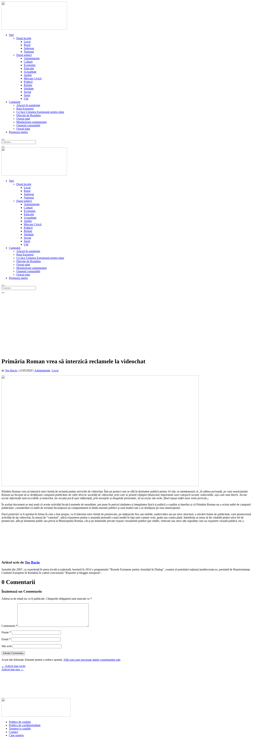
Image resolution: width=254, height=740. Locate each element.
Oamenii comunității (28, 125)
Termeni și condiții (20, 728)
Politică (28, 81)
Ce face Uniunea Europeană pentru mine (40, 112)
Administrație (32, 58)
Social (27, 91)
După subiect (24, 55)
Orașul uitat (23, 118)
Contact (13, 731)
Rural (27, 45)
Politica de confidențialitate (25, 725)
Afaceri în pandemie (28, 105)
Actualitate (30, 71)
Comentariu (9, 625)
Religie (28, 85)
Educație (29, 68)
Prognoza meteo (18, 132)
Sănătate (29, 88)
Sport (27, 95)
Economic (30, 65)
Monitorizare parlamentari (31, 122)
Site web (6, 646)
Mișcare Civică (32, 78)
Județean (29, 48)
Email (6, 639)
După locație (23, 38)
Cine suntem (16, 735)
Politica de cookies (20, 721)
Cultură (28, 61)
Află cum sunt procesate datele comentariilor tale (91, 659)
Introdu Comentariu (13, 653)
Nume (6, 632)
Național (29, 51)
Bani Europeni (24, 108)
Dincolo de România (28, 115)
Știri (11, 34)
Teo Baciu (11, 370)
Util (26, 98)
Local (27, 41)
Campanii (14, 101)
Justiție (28, 75)
